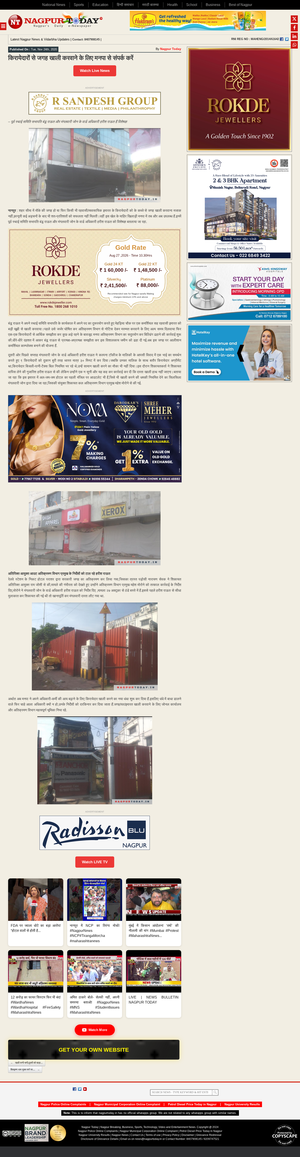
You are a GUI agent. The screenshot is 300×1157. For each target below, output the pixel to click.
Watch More (98, 1030)
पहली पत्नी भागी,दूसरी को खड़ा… (27, 1062)
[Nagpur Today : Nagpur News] (56, 22)
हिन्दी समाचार (125, 5)
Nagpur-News (120, 1135)
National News (53, 5)
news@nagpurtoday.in (148, 1139)
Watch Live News (95, 71)
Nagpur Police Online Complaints (63, 1104)
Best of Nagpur (240, 5)
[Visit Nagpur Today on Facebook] (281, 39)
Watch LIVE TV (95, 862)
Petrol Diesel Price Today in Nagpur (192, 1104)
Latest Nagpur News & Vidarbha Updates (40, 39)
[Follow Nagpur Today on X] (79, 1089)
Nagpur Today (170, 49)
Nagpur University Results (242, 1104)
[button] (35, 912)
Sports (79, 5)
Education (100, 5)
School (191, 5)
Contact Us (137, 1135)
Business (213, 5)
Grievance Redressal (208, 1135)
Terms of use (153, 1135)
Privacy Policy (171, 1135)
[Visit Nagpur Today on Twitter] (287, 39)
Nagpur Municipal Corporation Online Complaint (127, 1104)
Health (172, 5)
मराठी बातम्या (150, 5)
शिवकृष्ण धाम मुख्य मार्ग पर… (25, 1069)
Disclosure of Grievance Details (99, 1139)
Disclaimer (188, 1135)
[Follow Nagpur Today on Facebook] (74, 1089)
